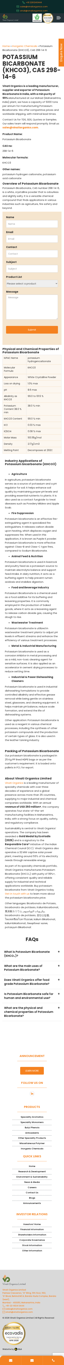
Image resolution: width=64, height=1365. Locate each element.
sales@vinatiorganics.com (34, 6)
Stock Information (32, 1245)
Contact (11, 247)
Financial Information (32, 1229)
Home (6, 46)
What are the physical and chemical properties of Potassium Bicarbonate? (32, 1011)
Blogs (32, 1197)
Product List (14, 277)
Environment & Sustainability (32, 1176)
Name (10, 217)
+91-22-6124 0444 (14, 1305)
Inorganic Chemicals (24, 46)
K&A (19, 1349)
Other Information (32, 1250)
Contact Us (32, 1192)
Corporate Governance (32, 1240)
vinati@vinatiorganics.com (34, 10)
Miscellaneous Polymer (32, 1143)
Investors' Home (32, 1224)
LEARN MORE (32, 1070)
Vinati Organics (14, 783)
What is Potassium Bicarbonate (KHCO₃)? (32, 953)
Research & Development (32, 1171)
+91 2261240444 (34, 2)
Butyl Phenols (32, 1127)
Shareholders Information (32, 1234)
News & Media (32, 1182)
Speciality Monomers (32, 1122)
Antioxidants (32, 1132)
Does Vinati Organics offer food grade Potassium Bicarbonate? (32, 981)
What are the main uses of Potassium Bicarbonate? (32, 967)
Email (9, 232)
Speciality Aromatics (32, 1117)
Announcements (32, 1203)
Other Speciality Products (32, 1138)
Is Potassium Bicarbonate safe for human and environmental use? (32, 995)
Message (12, 291)
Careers (32, 1187)
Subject (11, 262)
